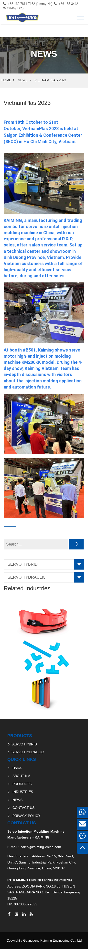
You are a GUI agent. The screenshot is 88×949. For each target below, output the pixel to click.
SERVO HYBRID (23, 564)
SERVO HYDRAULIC (27, 577)
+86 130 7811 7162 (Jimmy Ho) (30, 4)
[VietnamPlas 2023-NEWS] (22, 17)
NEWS (23, 80)
